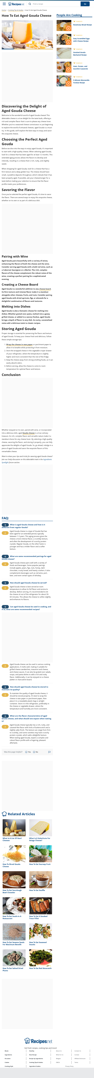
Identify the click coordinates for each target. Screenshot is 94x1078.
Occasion (7, 1058)
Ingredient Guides (34, 1066)
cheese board (45, 289)
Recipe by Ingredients (36, 1058)
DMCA (58, 1062)
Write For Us (59, 1055)
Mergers (58, 1058)
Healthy (31, 1051)
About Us (59, 1051)
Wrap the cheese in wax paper (19, 344)
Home (4, 10)
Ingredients (8, 1055)
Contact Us (78, 1051)
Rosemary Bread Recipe (82, 25)
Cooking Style (9, 1066)
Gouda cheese (29, 433)
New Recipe (33, 1055)
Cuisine (7, 1062)
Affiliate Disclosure (80, 1058)
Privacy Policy (69, 1066)
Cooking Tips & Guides (15, 10)
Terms (76, 1062)
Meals (6, 1051)
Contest (77, 1055)
